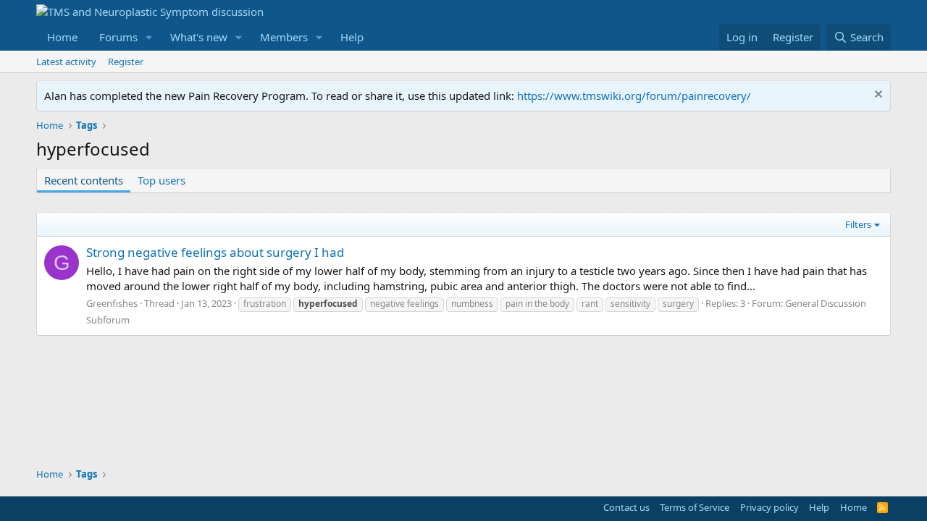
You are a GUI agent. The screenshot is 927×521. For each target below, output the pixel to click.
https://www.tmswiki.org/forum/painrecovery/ (634, 95)
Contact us (626, 507)
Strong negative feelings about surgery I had (215, 252)
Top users (161, 180)
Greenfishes (112, 303)
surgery (678, 303)
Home (62, 37)
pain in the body (537, 303)
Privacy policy (769, 507)
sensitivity (630, 303)
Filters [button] (858, 224)
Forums (118, 37)
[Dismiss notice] (877, 95)
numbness (472, 303)
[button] (149, 37)
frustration (264, 303)
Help (352, 37)
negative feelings (404, 303)
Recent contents (83, 180)
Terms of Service (694, 507)
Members (284, 37)
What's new (198, 37)
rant (590, 303)
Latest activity (66, 61)
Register (125, 61)
